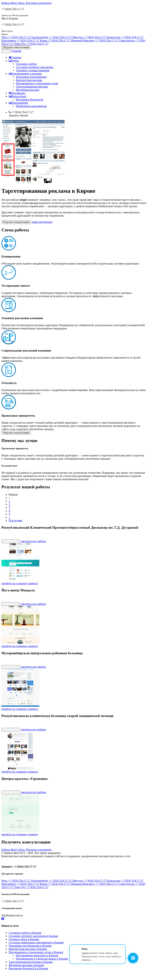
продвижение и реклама (27, 73)
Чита (16, 37)
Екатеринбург (51, 37)
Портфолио (18, 93)
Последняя (15, 520)
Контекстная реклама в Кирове (28, 948)
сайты (15, 60)
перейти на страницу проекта (19, 583)
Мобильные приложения (31, 106)
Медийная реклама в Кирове (26, 965)
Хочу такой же (11, 541)
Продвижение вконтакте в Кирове (37, 955)
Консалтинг (19, 96)
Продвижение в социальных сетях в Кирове (36, 952)
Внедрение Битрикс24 (29, 99)
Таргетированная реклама (32, 86)
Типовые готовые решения (32, 70)
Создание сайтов (26, 63)
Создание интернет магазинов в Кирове (33, 936)
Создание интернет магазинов (34, 67)
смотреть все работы (33, 541)
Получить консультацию (16, 47)
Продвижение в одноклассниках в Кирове (42, 958)
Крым (55, 40)
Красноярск (20, 40)
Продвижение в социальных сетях (37, 83)
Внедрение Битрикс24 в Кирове (28, 968)
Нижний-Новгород (94, 40)
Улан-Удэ (31, 43)
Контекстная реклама (29, 80)
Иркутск (89, 37)
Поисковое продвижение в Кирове (30, 945)
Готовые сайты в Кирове (24, 939)
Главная (16, 50)
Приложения (20, 102)
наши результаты (42, 221)
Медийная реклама (27, 89)
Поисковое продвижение (31, 76)
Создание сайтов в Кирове (25, 932)
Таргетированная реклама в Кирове (31, 961)
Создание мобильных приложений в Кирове (36, 942)
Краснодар (125, 37)
